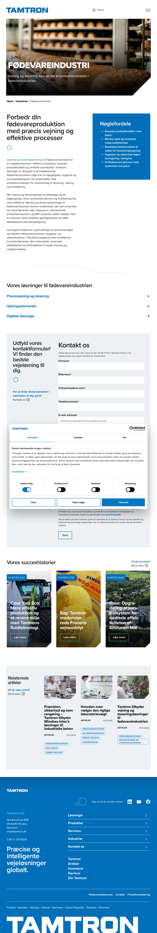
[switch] (61, 489)
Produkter (75, 823)
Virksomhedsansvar (101, 895)
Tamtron (74, 859)
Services (74, 831)
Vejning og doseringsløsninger (25, 160)
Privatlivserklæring (138, 895)
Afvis (33, 502)
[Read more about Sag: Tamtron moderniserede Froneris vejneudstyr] (78, 609)
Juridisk (120, 895)
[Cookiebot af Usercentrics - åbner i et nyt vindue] (131, 428)
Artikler (73, 863)
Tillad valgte (78, 502)
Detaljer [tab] (78, 437)
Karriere (74, 873)
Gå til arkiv (137, 565)
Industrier (22, 101)
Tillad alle (123, 502)
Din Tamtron (77, 878)
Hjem (10, 101)
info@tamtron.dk (16, 831)
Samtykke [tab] (32, 437)
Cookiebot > (19, 471)
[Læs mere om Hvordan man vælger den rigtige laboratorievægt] (97, 710)
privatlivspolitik (113, 514)
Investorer (76, 868)
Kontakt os (19, 400)
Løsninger (75, 815)
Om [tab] (124, 437)
